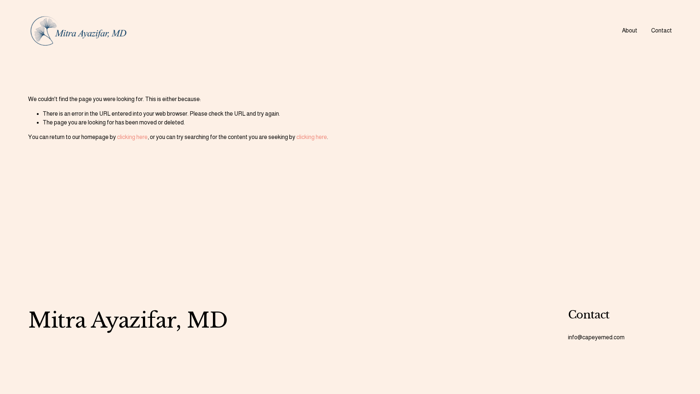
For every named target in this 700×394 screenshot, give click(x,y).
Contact (661, 30)
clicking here (132, 137)
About (629, 30)
